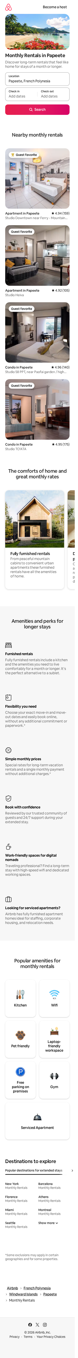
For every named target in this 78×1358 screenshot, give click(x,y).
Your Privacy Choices (51, 1337)
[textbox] (21, 96)
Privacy (15, 1337)
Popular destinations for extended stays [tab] (33, 1170)
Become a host (55, 7)
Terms (28, 1337)
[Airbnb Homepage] (8, 7)
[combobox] (37, 81)
